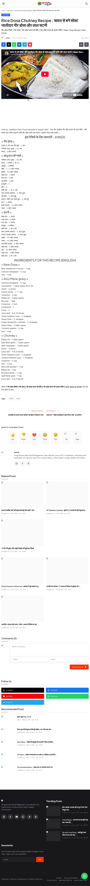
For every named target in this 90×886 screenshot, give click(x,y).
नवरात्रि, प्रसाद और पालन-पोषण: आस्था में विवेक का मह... (20, 624)
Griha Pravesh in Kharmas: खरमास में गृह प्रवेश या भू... (20, 586)
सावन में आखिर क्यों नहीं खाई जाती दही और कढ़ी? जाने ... (18, 510)
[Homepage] (44, 3)
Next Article (51, 411)
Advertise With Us (65, 880)
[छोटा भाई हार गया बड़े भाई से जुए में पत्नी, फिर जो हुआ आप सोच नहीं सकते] (53, 811)
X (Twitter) (9, 690)
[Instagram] (16, 463)
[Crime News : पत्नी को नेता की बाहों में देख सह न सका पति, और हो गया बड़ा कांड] (53, 824)
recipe (11, 399)
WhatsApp (54, 696)
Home (3, 10)
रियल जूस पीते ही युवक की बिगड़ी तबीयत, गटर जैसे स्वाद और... (35, 729)
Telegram (9, 702)
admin (16, 452)
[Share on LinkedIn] (19, 44)
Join (40, 859)
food (18, 399)
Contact (59, 878)
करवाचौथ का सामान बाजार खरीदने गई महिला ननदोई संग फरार (26, 415)
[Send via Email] (30, 44)
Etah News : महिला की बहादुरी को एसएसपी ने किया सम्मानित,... (36, 742)
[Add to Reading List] (86, 44)
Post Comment (77, 667)
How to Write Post (80, 880)
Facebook (53, 690)
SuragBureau (5, 513)
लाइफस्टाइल (10, 10)
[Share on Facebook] (3, 44)
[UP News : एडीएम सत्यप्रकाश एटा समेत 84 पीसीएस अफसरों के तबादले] (8, 758)
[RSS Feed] (28, 463)
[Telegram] (29, 816)
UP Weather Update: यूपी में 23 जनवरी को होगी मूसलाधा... (66, 510)
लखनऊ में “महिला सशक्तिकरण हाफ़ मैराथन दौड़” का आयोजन (64, 415)
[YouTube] (16, 816)
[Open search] (86, 3)
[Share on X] (9, 44)
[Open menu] (3, 3)
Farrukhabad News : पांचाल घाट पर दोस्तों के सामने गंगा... (35, 767)
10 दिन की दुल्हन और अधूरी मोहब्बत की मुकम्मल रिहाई (17, 548)
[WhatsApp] (23, 816)
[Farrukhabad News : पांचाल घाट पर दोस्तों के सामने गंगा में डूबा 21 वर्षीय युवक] (8, 771)
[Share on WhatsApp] (14, 44)
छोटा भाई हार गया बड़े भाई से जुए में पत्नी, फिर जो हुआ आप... (74, 808)
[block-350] (45, 112)
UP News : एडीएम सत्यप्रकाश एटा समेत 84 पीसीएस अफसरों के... (37, 754)
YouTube (9, 696)
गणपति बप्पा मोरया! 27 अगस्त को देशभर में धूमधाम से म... (63, 586)
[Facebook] (22, 463)
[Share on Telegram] (24, 44)
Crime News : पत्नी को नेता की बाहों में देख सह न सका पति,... (75, 821)
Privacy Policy (52, 880)
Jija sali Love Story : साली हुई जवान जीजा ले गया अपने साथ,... (74, 833)
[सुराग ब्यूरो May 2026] (8, 720)
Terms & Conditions (71, 878)
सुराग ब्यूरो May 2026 (24, 717)
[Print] (81, 44)
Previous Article (37, 411)
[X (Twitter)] (4, 816)
